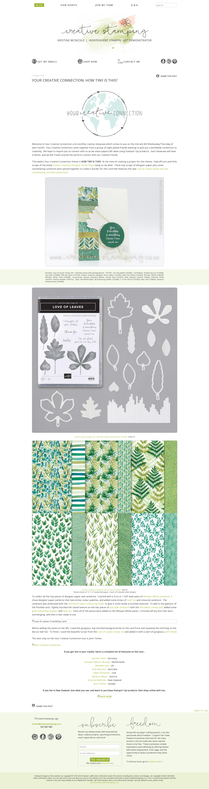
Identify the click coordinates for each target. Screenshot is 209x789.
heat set (67, 610)
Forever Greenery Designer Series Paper (74, 165)
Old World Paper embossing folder (86, 603)
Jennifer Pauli (99, 658)
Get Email (47, 61)
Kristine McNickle (97, 680)
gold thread (170, 631)
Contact (131, 61)
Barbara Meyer (100, 676)
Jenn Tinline (100, 683)
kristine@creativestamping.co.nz (46, 724)
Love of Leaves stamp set (111, 631)
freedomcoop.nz (155, 761)
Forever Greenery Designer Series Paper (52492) (101, 590)
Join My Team (104, 5)
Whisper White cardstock (156, 596)
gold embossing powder (44, 610)
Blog (39, 5)
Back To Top (201, 710)
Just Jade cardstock (120, 607)
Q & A (134, 5)
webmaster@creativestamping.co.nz (104, 782)
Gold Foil (131, 600)
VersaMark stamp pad (151, 607)
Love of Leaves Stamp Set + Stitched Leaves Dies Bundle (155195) (100, 437)
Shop (89, 61)
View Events (69, 5)
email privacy (107, 763)
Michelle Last (102, 665)
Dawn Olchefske (101, 672)
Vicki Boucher (99, 669)
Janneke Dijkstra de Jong (97, 661)
